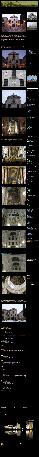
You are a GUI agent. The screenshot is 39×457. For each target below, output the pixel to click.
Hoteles (28, 103)
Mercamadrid (28, 222)
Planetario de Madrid (29, 227)
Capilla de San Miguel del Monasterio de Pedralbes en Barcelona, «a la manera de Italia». (32, 137)
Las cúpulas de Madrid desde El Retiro (32, 155)
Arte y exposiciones (29, 97)
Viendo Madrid (19, 1)
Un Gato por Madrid (30, 179)
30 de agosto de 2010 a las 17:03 (8, 363)
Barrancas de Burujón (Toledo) (31, 197)
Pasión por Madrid (30, 173)
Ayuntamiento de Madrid (30, 210)
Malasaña (28, 132)
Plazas (28, 111)
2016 (28, 34)
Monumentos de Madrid (29, 224)
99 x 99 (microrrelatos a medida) (31, 164)
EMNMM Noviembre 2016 (30, 153)
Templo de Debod (30, 63)
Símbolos (28, 116)
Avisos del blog (4, 414)
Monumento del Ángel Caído (32, 60)
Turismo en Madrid (29, 232)
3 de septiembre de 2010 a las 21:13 (8, 372)
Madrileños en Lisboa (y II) (31, 176)
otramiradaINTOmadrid (31, 168)
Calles (28, 98)
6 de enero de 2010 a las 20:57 (8, 338)
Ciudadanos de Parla (30, 141)
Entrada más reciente (3, 407)
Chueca (28, 126)
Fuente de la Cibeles (31, 52)
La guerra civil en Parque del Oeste (31, 195)
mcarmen (4, 340)
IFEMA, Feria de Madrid (30, 217)
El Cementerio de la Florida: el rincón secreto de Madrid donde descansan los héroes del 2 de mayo (32, 181)
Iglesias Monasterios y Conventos (31, 104)
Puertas (28, 115)
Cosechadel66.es (5, 327)
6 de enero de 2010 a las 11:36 (8, 332)
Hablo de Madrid (29, 216)
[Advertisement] (19, 9)
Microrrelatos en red (30, 193)
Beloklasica (29, 190)
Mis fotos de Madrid (30, 163)
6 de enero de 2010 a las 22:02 (8, 342)
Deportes (28, 100)
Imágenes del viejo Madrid (30, 218)
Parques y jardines (29, 110)
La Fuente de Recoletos (30, 174)
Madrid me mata (29, 221)
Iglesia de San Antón (31, 51)
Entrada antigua (25, 407)
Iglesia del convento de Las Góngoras (33, 62)
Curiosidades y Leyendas (30, 99)
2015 (28, 35)
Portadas (28, 112)
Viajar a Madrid (29, 233)
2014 (28, 36)
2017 (28, 33)
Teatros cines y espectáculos (30, 117)
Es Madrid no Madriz (30, 152)
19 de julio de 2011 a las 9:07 (7, 388)
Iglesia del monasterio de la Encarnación (8, 12)
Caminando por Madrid (31, 139)
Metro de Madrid (29, 223)
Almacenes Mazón (30, 157)
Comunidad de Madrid (29, 211)
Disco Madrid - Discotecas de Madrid (31, 239)
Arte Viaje (29, 188)
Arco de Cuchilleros (31, 47)
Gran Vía (28, 128)
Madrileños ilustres (29, 106)
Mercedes (4, 334)
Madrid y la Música (29, 105)
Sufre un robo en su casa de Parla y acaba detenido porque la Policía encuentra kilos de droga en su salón (32, 143)
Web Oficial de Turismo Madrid (30, 234)
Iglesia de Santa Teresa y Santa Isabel (33, 48)
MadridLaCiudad (30, 161)
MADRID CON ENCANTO (31, 159)
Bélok (3, 348)
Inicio (14, 407)
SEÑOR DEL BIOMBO (30, 204)
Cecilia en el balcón (30, 192)
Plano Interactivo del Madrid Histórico (31, 228)
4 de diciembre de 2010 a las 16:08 (8, 383)
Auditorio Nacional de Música (30, 209)
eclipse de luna (4, 365)
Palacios (28, 109)
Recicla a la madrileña (30, 169)
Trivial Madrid (28, 118)
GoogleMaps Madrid (29, 215)
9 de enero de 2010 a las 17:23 (8, 357)
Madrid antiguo (29, 129)
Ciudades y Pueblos (29, 127)
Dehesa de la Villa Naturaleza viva (31, 212)
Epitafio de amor (29, 202)
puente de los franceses (30, 145)
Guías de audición (30, 199)
